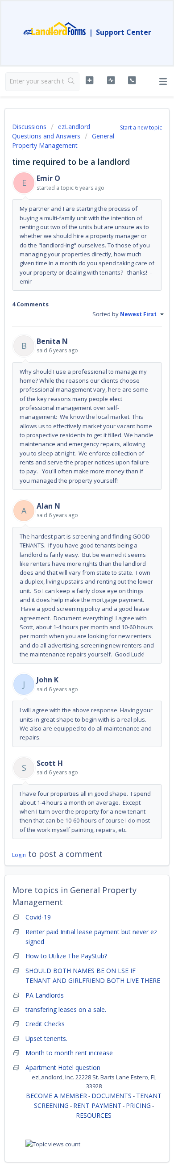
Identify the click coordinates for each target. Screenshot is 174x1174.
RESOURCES (94, 1115)
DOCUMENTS (111, 1095)
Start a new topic (141, 127)
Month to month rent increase (69, 1053)
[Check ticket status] (111, 80)
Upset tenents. (46, 1038)
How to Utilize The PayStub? (66, 956)
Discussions (29, 126)
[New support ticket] (89, 80)
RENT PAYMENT (97, 1105)
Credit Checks (45, 1023)
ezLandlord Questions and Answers (51, 131)
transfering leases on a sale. (65, 1009)
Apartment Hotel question (62, 1067)
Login (19, 855)
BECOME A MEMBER (56, 1095)
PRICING (138, 1105)
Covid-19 (38, 917)
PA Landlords (44, 995)
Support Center (123, 32)
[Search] (71, 82)
